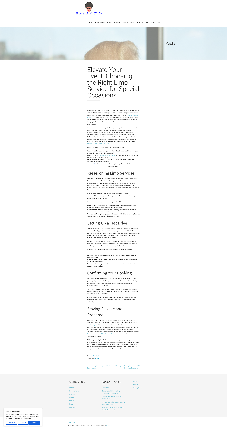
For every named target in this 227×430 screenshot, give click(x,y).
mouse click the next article (107, 155)
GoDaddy (109, 425)
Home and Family (142, 22)
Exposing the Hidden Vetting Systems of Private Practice (111, 392)
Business (117, 22)
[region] (23, 417)
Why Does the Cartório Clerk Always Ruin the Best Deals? (113, 409)
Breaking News (99, 22)
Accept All (35, 422)
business (96, 358)
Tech (159, 22)
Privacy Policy (137, 388)
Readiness (105, 388)
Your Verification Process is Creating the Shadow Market (113, 403)
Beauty (109, 22)
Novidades (72, 407)
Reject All (23, 422)
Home (90, 22)
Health (132, 22)
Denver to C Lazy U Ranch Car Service (98, 144)
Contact (135, 384)
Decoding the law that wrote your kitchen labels (112, 398)
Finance (125, 22)
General (153, 22)
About (135, 381)
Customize (12, 422)
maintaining (91, 325)
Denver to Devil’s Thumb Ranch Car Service (100, 334)
